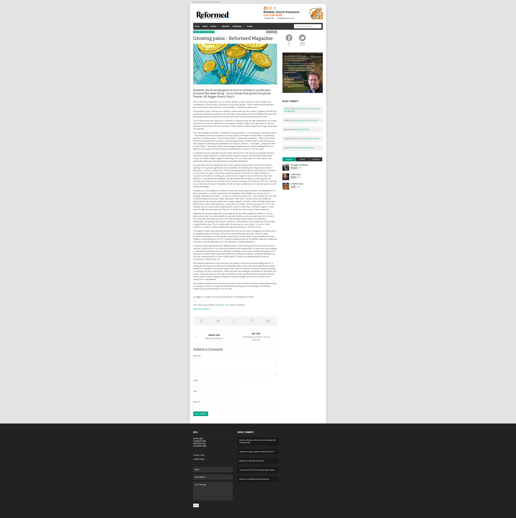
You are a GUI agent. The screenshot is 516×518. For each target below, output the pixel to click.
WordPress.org (199, 443)
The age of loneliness (299, 165)
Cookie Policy (198, 459)
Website (196, 402)
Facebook (315, 159)
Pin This (251, 321)
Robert (286, 109)
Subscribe (225, 26)
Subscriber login (199, 446)
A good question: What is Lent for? (306, 120)
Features (203, 32)
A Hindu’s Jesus (297, 184)
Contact (249, 26)
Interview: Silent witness (310, 139)
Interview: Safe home (301, 129)
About (205, 26)
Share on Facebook (201, 321)
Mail (195, 391)
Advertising (236, 27)
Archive (212, 27)
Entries (198, 438)
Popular (289, 159)
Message (197, 356)
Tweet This (218, 321)
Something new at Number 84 (303, 148)
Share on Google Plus (235, 321)
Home (197, 26)
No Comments (271, 32)
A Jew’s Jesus (296, 174)
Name (195, 380)
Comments (199, 441)
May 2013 (210, 32)
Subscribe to (201, 309)
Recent (302, 159)
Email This (268, 321)
